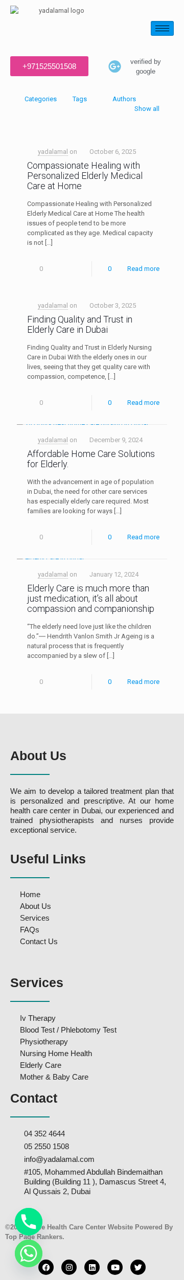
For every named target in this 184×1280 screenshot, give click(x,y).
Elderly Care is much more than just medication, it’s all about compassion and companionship (90, 598)
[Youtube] (115, 1267)
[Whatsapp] (28, 1253)
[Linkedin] (92, 1267)
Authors (124, 99)
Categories (41, 99)
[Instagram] (69, 1267)
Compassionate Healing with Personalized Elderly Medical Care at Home (85, 175)
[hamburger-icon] (162, 28)
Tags (80, 99)
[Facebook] (46, 1267)
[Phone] (28, 1222)
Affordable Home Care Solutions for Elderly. (91, 458)
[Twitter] (138, 1267)
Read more (143, 268)
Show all (146, 108)
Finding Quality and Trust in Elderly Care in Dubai (79, 324)
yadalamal (53, 151)
